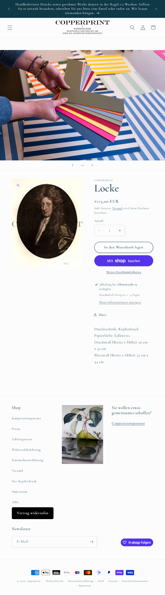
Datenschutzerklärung (27, 460)
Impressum (20, 491)
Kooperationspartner (26, 418)
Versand (117, 208)
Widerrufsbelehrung (26, 450)
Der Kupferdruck (24, 481)
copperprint (33, 580)
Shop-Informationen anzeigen (120, 302)
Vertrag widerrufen (32, 513)
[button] (10, 27)
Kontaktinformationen (135, 580)
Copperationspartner (128, 423)
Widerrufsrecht (55, 580)
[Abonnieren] (91, 541)
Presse (16, 429)
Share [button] (103, 315)
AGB (101, 580)
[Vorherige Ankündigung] (9, 9)
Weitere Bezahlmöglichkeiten (123, 272)
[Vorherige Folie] (72, 165)
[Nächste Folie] (92, 165)
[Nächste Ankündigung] (156, 9)
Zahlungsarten (22, 439)
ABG (15, 502)
